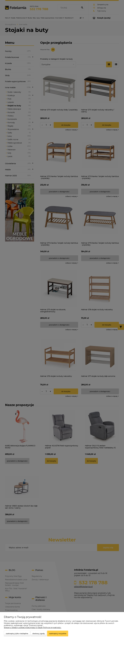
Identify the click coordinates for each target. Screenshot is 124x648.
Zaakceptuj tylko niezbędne (17, 633)
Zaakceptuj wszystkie (57, 633)
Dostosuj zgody (38, 633)
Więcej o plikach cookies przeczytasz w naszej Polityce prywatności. (32, 627)
